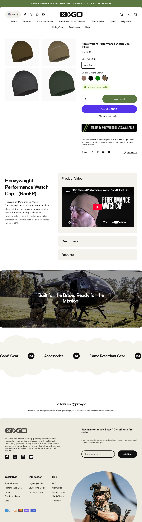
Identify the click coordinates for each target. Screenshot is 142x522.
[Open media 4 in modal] (22, 52)
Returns (8, 492)
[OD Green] (97, 78)
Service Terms (58, 492)
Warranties (57, 487)
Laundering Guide (37, 487)
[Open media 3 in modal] (59, 84)
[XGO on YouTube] (43, 14)
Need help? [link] (132, 152)
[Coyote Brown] (104, 78)
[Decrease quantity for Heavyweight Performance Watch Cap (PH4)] (85, 99)
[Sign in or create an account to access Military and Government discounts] (109, 128)
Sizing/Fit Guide (36, 492)
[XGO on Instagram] (37, 14)
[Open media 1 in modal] (59, 52)
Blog (7, 500)
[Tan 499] (84, 78)
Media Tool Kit (58, 496)
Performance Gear (13, 487)
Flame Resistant (12, 483)
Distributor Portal (13, 496)
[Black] (90, 78)
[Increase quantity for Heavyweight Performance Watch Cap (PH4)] (97, 99)
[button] (97, 178)
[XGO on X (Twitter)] (31, 14)
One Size (88, 65)
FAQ (54, 483)
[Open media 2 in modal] (22, 84)
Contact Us (57, 500)
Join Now (127, 454)
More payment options (109, 116)
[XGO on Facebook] (25, 14)
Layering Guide (36, 483)
